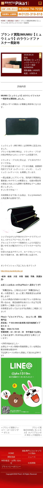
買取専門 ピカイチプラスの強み (32, 452)
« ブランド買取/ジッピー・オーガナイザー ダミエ (10, 430)
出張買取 (32, 463)
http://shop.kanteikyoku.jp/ (12, 271)
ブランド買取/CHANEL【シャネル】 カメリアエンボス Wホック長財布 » (33, 431)
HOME (3, 21)
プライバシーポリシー (11, 467)
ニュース (32, 457)
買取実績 (10, 21)
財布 (17, 21)
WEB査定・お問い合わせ (11, 462)
